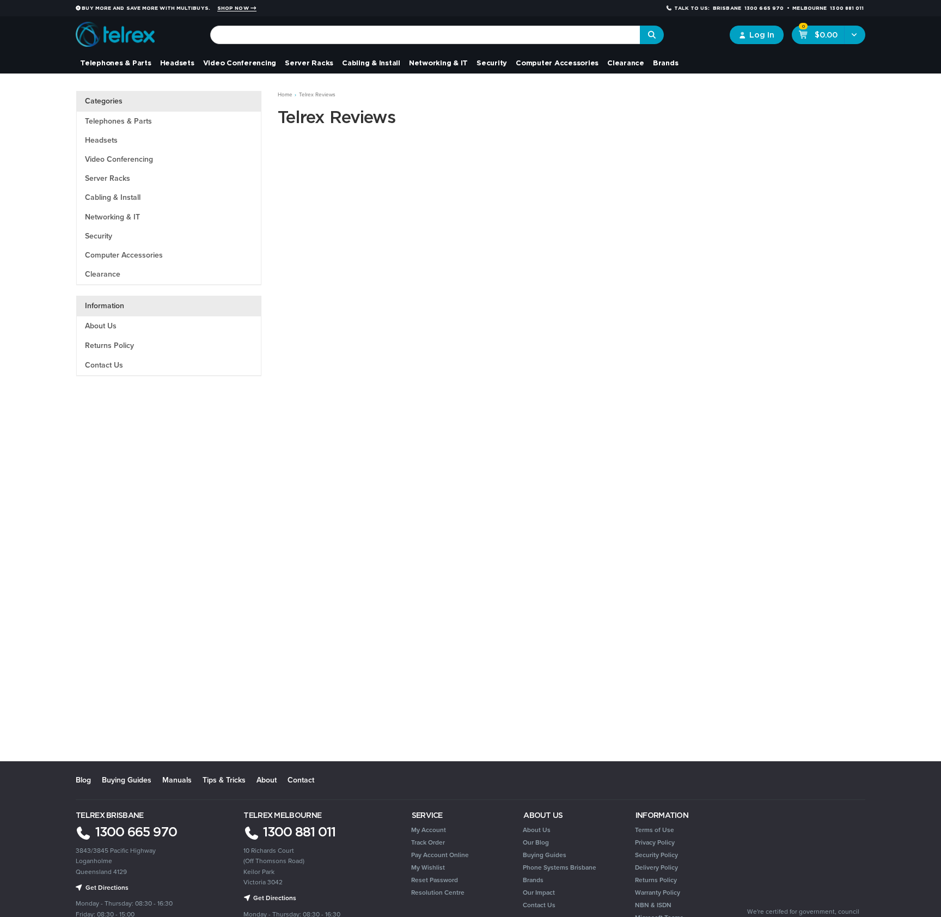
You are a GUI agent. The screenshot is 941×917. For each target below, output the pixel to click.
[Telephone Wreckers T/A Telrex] (115, 30)
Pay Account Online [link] (440, 855)
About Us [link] (537, 830)
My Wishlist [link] (428, 867)
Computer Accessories (557, 62)
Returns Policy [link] (656, 880)
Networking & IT (438, 62)
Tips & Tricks (224, 780)
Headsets (177, 62)
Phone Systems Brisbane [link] (559, 867)
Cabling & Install (371, 62)
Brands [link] (533, 880)
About (266, 780)
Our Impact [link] (539, 892)
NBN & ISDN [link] (653, 905)
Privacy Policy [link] (655, 842)
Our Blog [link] (536, 842)
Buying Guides (126, 780)
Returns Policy (109, 345)
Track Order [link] (428, 842)
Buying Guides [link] (544, 855)
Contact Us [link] (539, 905)
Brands (666, 62)
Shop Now (233, 8)
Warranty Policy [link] (657, 892)
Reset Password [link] (434, 880)
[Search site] (652, 35)
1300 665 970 (134, 831)
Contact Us (104, 365)
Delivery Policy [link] (656, 867)
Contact (301, 780)
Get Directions (274, 898)
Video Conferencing (240, 62)
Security (491, 62)
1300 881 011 (297, 831)
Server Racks (309, 62)
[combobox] (425, 35)
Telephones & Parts (115, 62)
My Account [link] (428, 830)
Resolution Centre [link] (438, 892)
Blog (83, 780)
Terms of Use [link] (654, 830)
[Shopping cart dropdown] (854, 35)
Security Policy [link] (656, 855)
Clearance (625, 62)
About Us (101, 326)
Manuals (177, 780)
